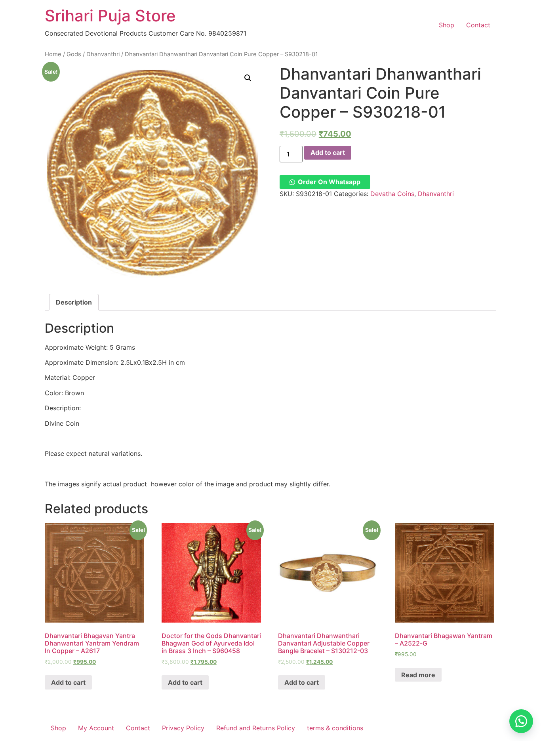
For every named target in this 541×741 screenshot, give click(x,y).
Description (74, 302)
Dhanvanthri (103, 54)
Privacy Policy (183, 728)
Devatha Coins (392, 194)
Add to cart (328, 152)
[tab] (74, 302)
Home (53, 54)
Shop (446, 25)
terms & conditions (335, 728)
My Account (96, 728)
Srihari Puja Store (110, 15)
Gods (74, 54)
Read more (418, 675)
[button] (325, 182)
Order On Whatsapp (329, 182)
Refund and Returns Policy (255, 728)
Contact (478, 25)
